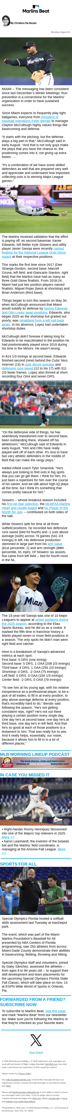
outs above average (39, 364)
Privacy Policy (24, 1073)
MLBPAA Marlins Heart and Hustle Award (36, 506)
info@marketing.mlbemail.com (25, 1092)
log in (65, 1098)
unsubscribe (54, 1098)
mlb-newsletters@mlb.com (18, 1080)
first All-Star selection (22, 504)
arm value (55, 544)
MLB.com (36, 1098)
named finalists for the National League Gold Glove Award (34, 252)
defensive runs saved (17, 368)
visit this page (55, 1011)
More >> (8, 837)
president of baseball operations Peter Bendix (30, 119)
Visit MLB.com (51, 1064)
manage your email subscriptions (20, 1101)
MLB (8, 1086)
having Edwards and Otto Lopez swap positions (35, 310)
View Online (36, 1052)
